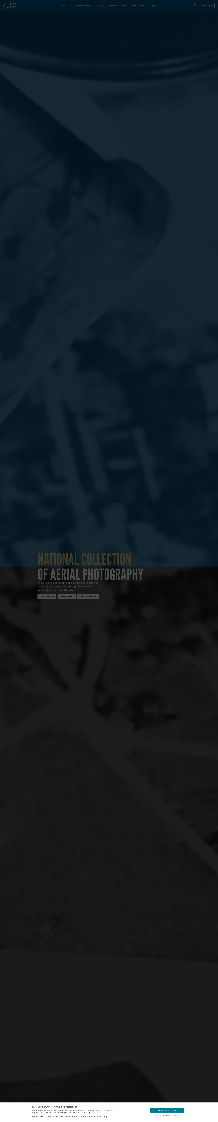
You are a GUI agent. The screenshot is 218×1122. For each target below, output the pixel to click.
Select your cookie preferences (168, 1115)
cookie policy (101, 1116)
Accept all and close (167, 1110)
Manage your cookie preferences (54, 1106)
